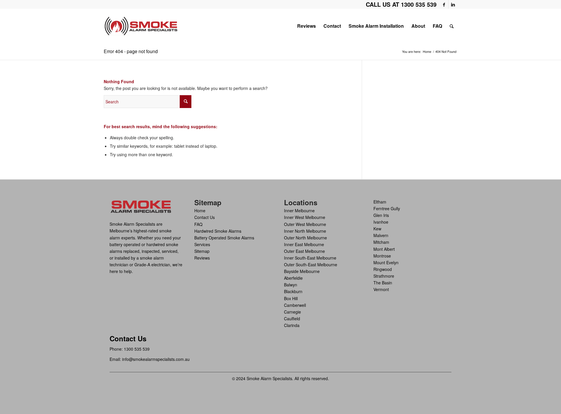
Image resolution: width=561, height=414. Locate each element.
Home (427, 51)
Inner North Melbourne (305, 231)
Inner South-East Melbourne (310, 258)
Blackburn (293, 291)
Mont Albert (384, 249)
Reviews (202, 258)
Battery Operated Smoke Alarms (224, 238)
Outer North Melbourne (305, 238)
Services (202, 244)
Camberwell (295, 305)
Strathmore (383, 276)
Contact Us (204, 217)
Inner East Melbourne (304, 244)
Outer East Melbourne (304, 251)
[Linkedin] (453, 4)
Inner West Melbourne (304, 217)
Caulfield (292, 318)
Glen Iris (381, 215)
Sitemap (201, 251)
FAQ (198, 224)
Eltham (379, 202)
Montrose (382, 256)
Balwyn (290, 285)
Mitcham (381, 242)
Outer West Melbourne (305, 224)
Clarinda (291, 325)
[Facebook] (444, 4)
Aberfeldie (293, 278)
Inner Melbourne (299, 210)
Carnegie (292, 312)
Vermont (381, 289)
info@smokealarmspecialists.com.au (156, 359)
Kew (377, 229)
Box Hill (291, 298)
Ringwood (382, 269)
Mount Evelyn (386, 262)
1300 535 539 (137, 349)
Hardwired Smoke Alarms (217, 231)
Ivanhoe (380, 222)
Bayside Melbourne (302, 271)
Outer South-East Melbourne (310, 264)
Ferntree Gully (386, 208)
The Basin (382, 283)
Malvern (380, 235)
